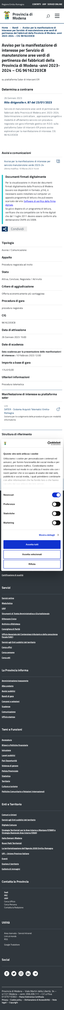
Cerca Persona (10, 904)
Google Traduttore (12, 944)
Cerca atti (6, 657)
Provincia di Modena (23, 16)
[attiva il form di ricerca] (48, 16)
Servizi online (54, 4)
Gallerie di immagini (11, 868)
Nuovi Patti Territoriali (12, 843)
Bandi (15, 27)
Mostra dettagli (47, 535)
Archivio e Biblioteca (11, 623)
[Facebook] (6, 974)
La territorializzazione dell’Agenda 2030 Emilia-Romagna (27, 848)
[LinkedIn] (28, 974)
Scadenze (6, 706)
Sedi (6, 892)
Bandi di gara (8, 696)
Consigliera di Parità (11, 629)
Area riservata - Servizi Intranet (18, 933)
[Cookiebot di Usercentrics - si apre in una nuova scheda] (48, 443)
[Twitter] (13, 974)
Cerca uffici (7, 647)
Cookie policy (16, 999)
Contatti (36, 4)
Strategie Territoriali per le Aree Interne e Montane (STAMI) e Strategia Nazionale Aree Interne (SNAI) (29, 831)
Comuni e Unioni (9, 814)
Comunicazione (8, 711)
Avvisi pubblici (8, 691)
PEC (6, 895)
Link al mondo (10, 936)
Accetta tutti (32, 544)
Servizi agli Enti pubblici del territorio (18, 642)
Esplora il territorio (10, 863)
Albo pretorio (7, 685)
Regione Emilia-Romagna (13, 4)
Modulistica (7, 603)
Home (5, 27)
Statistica (6, 776)
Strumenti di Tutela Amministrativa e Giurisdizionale (25, 613)
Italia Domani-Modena (12, 838)
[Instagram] (21, 974)
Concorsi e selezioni (10, 701)
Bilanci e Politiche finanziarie (15, 745)
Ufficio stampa (8, 716)
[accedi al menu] (57, 15)
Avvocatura (7, 739)
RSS (6, 939)
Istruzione (6, 750)
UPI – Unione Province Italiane (15, 853)
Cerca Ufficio (9, 901)
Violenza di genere (10, 765)
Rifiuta (32, 564)
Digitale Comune (9, 824)
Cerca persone (8, 652)
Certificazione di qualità (12, 575)
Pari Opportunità (9, 760)
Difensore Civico (9, 618)
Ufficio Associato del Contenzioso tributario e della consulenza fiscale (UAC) (30, 635)
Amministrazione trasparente (15, 680)
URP (44, 4)
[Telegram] (35, 973)
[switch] (56, 504)
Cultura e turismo (10, 786)
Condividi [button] (17, 228)
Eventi (5, 858)
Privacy (5, 999)
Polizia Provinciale (10, 770)
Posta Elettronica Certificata (31, 996)
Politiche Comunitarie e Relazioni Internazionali (23, 791)
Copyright (13, 1002)
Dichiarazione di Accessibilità (37, 999)
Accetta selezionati (32, 554)
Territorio (6, 781)
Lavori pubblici (8, 755)
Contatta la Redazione (13, 907)
